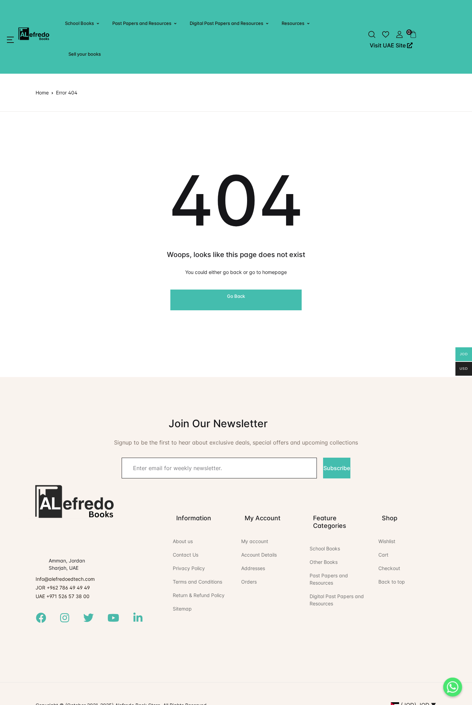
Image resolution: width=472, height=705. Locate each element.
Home (42, 92)
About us (183, 541)
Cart (383, 555)
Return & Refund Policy (199, 595)
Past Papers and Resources (141, 23)
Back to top (391, 582)
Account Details (259, 555)
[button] (10, 40)
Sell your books (84, 54)
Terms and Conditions (197, 582)
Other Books (324, 562)
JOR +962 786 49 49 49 (63, 587)
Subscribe (336, 468)
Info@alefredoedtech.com (65, 579)
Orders (249, 582)
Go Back (236, 296)
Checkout (389, 568)
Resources (293, 23)
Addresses (253, 568)
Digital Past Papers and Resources (226, 23)
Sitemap (182, 609)
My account (254, 541)
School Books (79, 23)
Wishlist (386, 541)
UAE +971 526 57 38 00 (62, 596)
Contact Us (185, 555)
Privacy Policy (189, 568)
